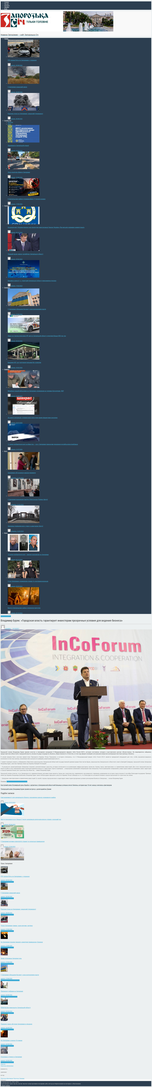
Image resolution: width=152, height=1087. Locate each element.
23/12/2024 (19, 232)
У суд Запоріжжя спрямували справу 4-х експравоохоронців (28, 581)
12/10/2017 (15, 628)
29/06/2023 (19, 259)
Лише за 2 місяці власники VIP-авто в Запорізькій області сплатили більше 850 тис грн (37, 336)
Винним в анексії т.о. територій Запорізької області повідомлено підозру (32, 281)
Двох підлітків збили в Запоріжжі (19, 172)
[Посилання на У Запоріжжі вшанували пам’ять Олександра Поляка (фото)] (23, 496)
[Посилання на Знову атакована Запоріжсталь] (4, 955)
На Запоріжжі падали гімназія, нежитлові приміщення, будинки (22, 942)
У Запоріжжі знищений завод (17, 87)
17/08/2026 (19, 204)
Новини (9, 616)
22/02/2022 (20, 504)
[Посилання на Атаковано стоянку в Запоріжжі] (4, 1053)
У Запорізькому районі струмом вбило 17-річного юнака (26, 199)
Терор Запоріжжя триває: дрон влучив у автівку (17, 926)
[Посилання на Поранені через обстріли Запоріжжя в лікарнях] (4, 1020)
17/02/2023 (19, 286)
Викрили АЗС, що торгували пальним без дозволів (24, 363)
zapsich (13, 65)
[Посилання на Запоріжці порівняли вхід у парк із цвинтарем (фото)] (23, 522)
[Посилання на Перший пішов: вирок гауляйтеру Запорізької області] (23, 250)
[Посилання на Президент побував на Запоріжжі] (4, 988)
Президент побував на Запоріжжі (12, 991)
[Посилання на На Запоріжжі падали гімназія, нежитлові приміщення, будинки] (4, 938)
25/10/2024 (19, 613)
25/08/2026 (9, 1060)
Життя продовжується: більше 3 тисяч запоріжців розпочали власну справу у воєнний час (31, 819)
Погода (3, 1064)
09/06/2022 (12, 824)
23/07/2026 (19, 423)
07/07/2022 (12, 802)
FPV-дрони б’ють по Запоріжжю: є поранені (22, 60)
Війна (2, 882)
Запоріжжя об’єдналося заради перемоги (22, 473)
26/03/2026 (19, 341)
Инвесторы (24, 781)
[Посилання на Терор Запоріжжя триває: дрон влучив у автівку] (4, 922)
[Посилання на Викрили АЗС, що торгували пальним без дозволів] (23, 359)
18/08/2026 (19, 177)
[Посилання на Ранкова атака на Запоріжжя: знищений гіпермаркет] (23, 110)
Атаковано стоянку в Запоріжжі (11, 1057)
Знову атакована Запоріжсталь (11, 958)
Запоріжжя (4, 616)
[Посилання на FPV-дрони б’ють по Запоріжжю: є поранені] (23, 57)
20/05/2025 (19, 586)
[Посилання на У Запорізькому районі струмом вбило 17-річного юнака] (23, 195)
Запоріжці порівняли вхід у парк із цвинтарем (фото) (25, 526)
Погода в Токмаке (18, 1078)
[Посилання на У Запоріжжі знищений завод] (23, 83)
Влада (5, 997)
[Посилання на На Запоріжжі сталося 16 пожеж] (4, 1037)
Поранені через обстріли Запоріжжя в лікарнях (16, 1024)
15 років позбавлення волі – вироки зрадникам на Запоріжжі (28, 555)
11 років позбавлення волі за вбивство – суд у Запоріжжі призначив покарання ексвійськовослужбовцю (43, 444)
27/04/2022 (12, 846)
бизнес (9, 781)
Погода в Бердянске (7, 1078)
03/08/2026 (19, 396)
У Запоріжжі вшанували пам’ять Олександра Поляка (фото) (28, 499)
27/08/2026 (19, 314)
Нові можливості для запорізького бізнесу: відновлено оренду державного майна (28, 797)
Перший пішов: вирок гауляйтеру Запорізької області (25, 254)
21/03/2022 (20, 478)
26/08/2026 (9, 995)
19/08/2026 (19, 151)
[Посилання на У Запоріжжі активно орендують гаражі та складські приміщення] (12, 860)
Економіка (6, 980)
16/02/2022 (20, 531)
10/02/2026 (19, 368)
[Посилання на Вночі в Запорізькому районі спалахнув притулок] (23, 604)
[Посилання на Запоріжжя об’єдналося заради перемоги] (23, 469)
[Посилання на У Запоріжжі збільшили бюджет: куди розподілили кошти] (23, 305)
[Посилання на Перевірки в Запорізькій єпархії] (23, 142)
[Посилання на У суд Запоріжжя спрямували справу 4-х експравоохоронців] (23, 578)
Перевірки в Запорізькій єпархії (18, 146)
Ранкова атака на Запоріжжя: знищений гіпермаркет (25, 114)
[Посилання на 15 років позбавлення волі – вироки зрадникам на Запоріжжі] (23, 551)
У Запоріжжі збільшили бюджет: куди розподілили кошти (27, 309)
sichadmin (13, 478)
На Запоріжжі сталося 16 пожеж (11, 1040)
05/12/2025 (19, 560)
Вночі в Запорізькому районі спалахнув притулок (24, 608)
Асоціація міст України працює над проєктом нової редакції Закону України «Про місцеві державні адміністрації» (46, 227)
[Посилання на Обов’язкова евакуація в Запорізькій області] (4, 1004)
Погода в (7, 1066)
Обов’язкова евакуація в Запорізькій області (16, 1008)
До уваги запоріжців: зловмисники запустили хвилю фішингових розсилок (33, 418)
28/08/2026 (19, 65)
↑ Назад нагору (5, 1085)
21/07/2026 (19, 449)
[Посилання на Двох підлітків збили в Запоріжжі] (23, 168)
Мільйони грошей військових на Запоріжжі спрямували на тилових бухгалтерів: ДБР (36, 391)
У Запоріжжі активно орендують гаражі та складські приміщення (23, 841)
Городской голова (16, 781)
